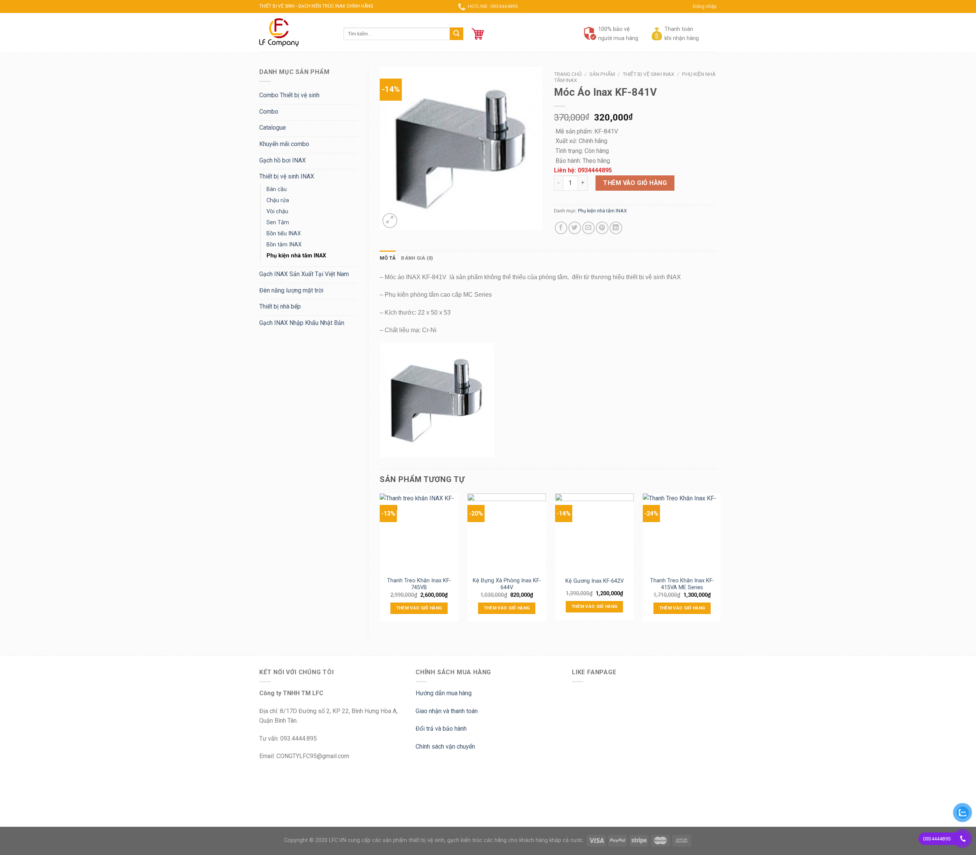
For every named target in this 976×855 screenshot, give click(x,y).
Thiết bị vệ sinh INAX (286, 176)
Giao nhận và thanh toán (447, 711)
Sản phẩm (602, 74)
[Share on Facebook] (561, 228)
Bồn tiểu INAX (283, 233)
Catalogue (272, 127)
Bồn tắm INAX (284, 244)
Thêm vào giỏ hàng (635, 182)
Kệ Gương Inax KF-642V (594, 581)
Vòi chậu (277, 211)
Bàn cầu (276, 189)
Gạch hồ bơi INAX (282, 160)
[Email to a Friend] (588, 228)
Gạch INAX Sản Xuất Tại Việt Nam (304, 274)
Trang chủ (568, 74)
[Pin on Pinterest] (602, 228)
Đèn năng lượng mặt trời (291, 290)
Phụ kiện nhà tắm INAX (296, 255)
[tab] (388, 258)
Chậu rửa (277, 200)
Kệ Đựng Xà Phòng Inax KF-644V (507, 583)
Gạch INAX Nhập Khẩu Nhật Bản (301, 322)
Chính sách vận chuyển (445, 746)
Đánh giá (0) (417, 258)
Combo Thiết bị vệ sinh (289, 95)
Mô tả (388, 258)
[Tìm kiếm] (456, 33)
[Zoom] (389, 220)
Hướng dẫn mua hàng (444, 693)
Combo (268, 111)
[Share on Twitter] (574, 228)
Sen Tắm (277, 222)
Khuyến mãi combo (284, 144)
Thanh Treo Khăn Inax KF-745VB (419, 583)
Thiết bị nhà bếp (280, 306)
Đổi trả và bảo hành (441, 728)
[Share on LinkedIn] (616, 228)
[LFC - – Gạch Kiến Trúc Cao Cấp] (295, 32)
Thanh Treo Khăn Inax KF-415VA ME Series (682, 583)
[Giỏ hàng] (478, 34)
